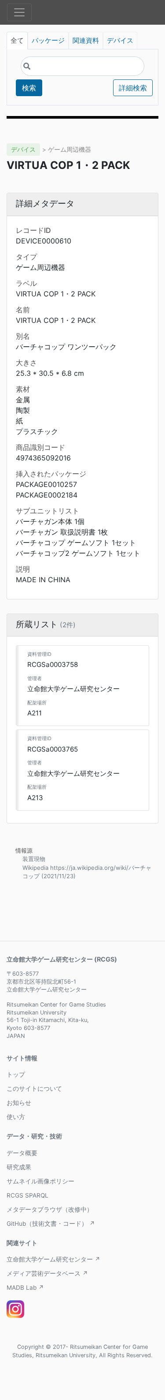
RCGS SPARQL (27, 1195)
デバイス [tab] (120, 41)
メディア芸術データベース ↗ (47, 1273)
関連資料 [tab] (86, 41)
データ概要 (22, 1153)
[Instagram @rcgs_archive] (15, 1309)
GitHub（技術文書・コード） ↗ (51, 1223)
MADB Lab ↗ (25, 1287)
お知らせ (19, 1102)
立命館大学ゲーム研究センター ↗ (53, 1259)
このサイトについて (34, 1088)
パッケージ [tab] (48, 41)
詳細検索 (133, 87)
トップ (16, 1074)
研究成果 (19, 1167)
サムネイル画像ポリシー (40, 1181)
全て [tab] (17, 41)
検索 (29, 87)
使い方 (16, 1116)
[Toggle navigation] (19, 12)
